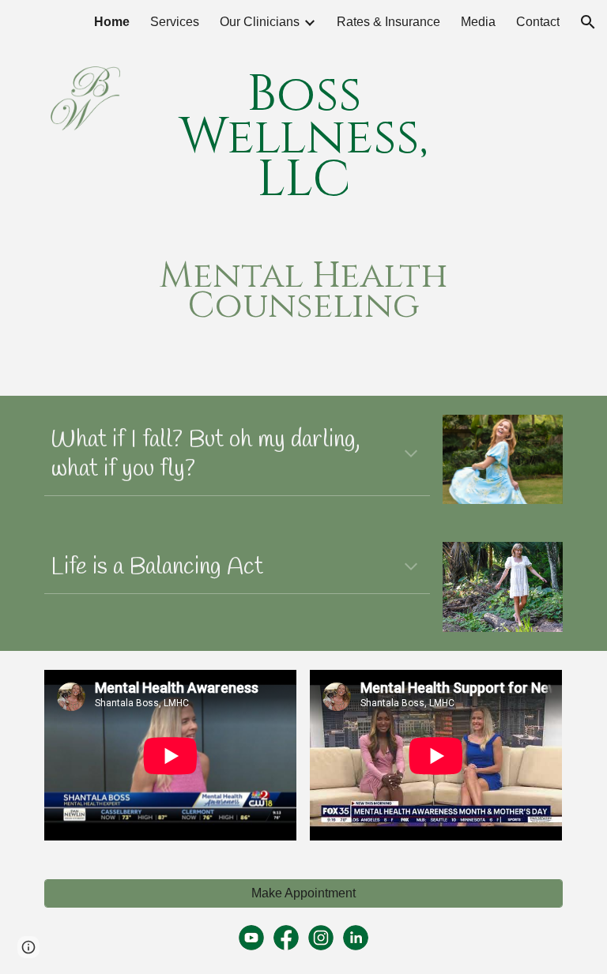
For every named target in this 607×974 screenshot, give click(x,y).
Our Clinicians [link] (260, 21)
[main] (303, 137)
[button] (588, 22)
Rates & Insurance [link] (388, 21)
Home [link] (112, 21)
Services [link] (174, 21)
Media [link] (478, 21)
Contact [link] (538, 21)
